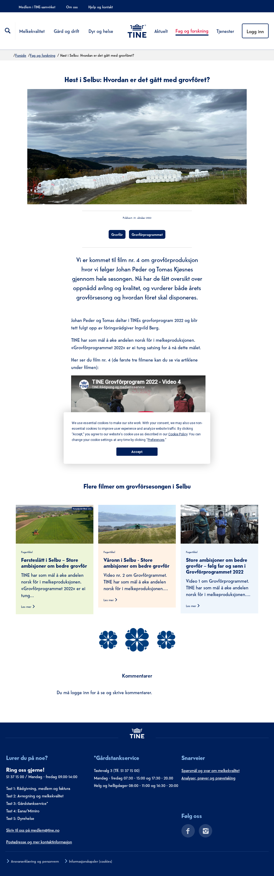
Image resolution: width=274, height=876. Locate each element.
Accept (137, 452)
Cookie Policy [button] (177, 434)
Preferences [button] (156, 440)
